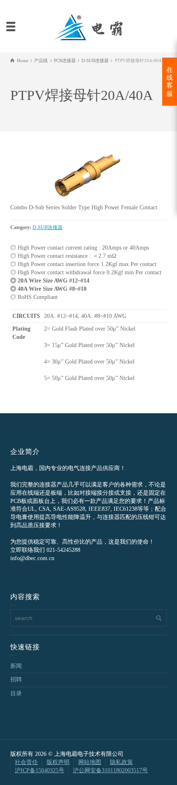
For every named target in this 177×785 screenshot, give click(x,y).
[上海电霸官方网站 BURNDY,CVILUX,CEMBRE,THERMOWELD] (88, 26)
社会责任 (26, 762)
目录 (16, 693)
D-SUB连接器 (48, 227)
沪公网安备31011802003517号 (110, 770)
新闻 (16, 666)
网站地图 (89, 762)
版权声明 (58, 762)
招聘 (16, 679)
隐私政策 (121, 762)
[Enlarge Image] (88, 173)
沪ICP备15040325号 (39, 770)
